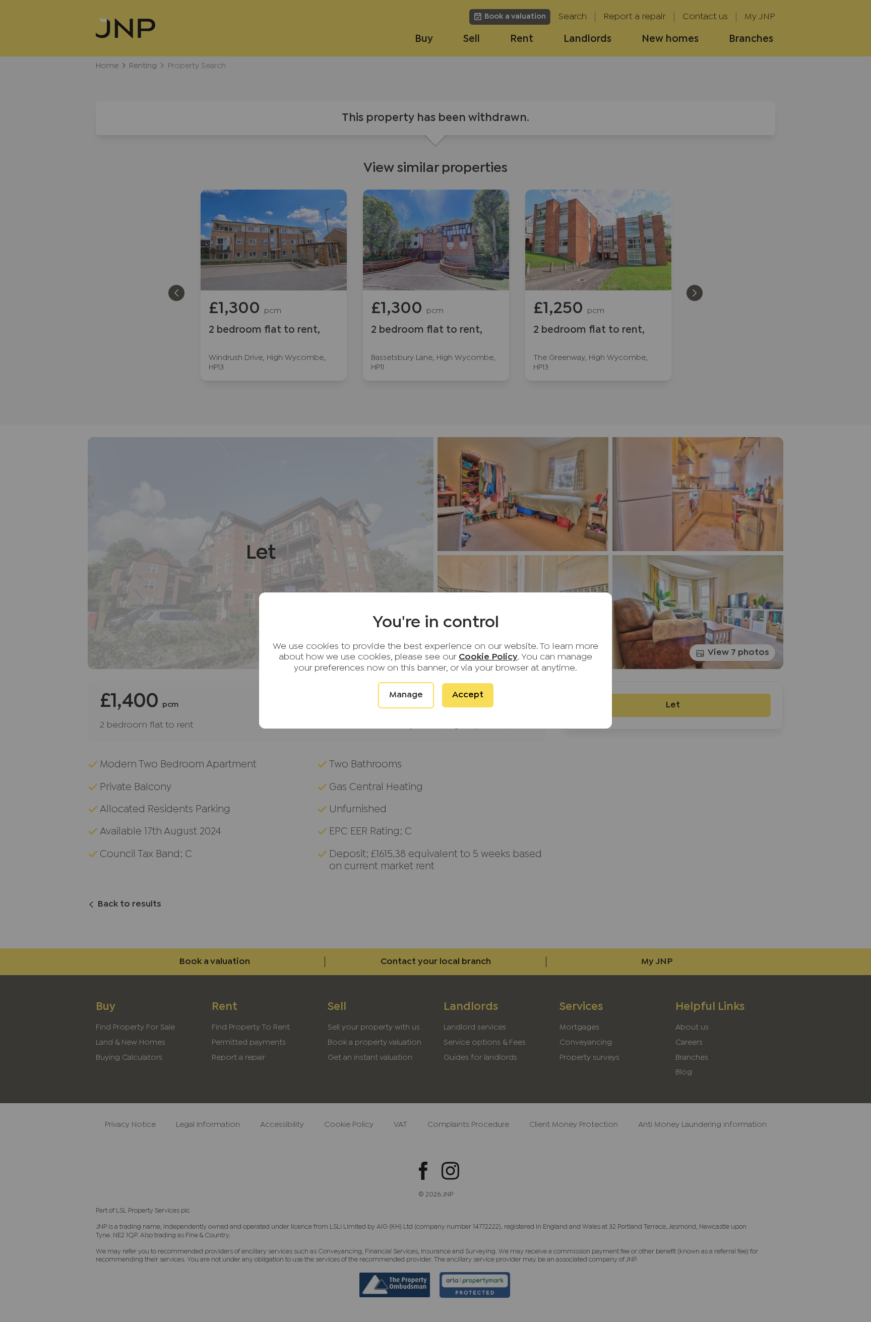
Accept (467, 695)
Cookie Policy (488, 657)
